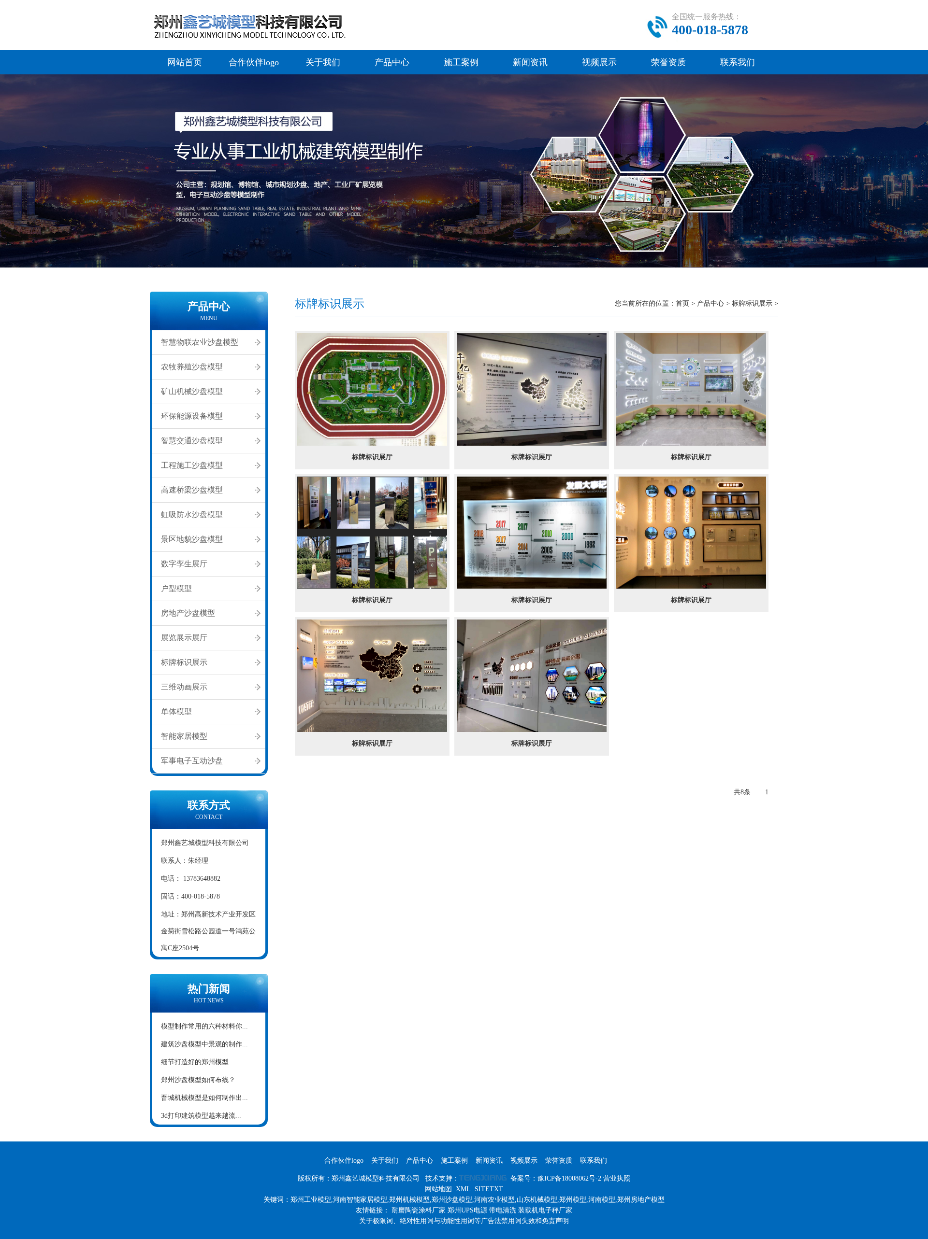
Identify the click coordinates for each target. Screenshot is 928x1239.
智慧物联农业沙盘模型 (199, 342)
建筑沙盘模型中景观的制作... (204, 1044)
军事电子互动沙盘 (192, 761)
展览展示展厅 (184, 638)
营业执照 (616, 1178)
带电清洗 (502, 1210)
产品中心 (392, 62)
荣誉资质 (668, 62)
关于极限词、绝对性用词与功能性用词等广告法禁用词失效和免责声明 (464, 1221)
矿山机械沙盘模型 (192, 391)
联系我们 (737, 62)
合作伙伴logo (254, 62)
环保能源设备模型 (192, 416)
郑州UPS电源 (467, 1210)
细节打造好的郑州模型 (195, 1062)
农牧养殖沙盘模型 (192, 367)
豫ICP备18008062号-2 (569, 1178)
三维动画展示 (184, 687)
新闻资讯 (530, 62)
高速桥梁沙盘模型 (192, 490)
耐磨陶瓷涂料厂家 (419, 1210)
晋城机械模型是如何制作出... (204, 1097)
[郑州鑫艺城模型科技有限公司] (261, 41)
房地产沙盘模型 (188, 613)
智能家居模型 (184, 736)
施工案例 (461, 62)
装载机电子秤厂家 (545, 1210)
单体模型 (176, 711)
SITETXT (489, 1189)
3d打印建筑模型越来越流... (201, 1115)
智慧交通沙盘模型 (192, 440)
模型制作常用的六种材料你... (204, 1026)
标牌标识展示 (184, 662)
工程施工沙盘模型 (192, 465)
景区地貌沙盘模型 (192, 539)
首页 (682, 303)
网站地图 (438, 1189)
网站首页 (184, 62)
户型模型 (176, 588)
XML (463, 1189)
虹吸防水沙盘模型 (192, 514)
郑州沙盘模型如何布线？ (198, 1080)
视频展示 (599, 62)
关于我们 (322, 62)
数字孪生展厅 (184, 564)
